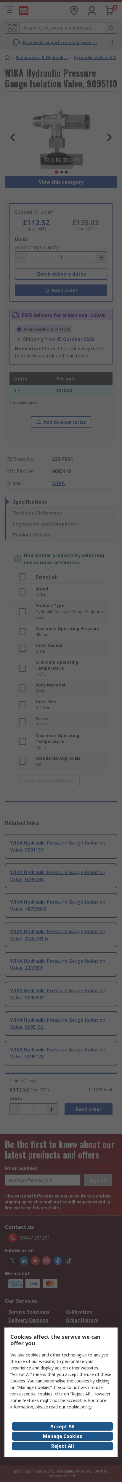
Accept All (62, 1426)
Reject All (62, 1446)
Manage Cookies (62, 1436)
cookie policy (79, 1407)
